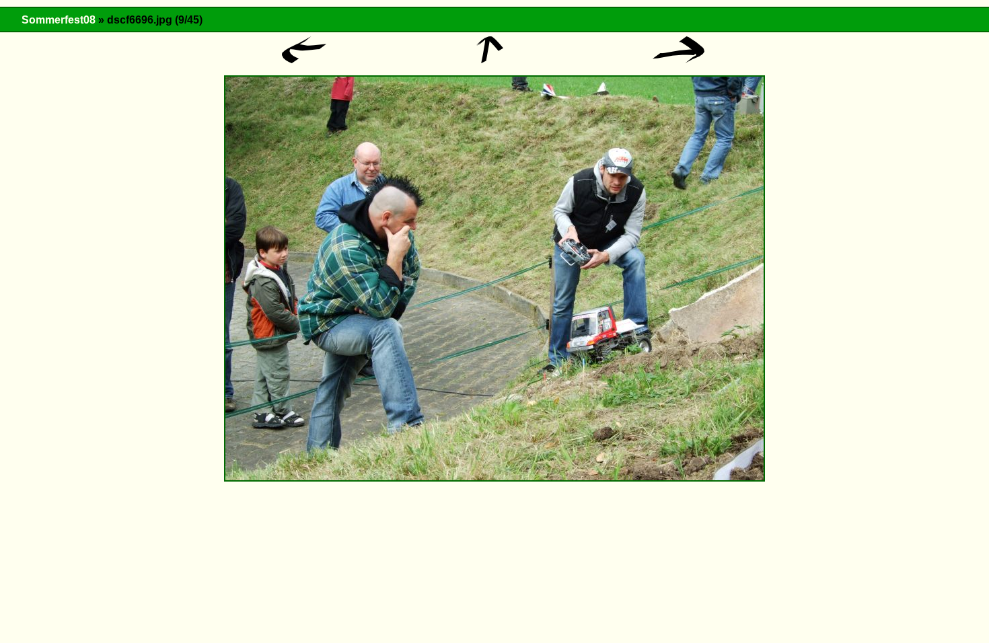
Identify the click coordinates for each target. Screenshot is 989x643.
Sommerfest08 (59, 20)
